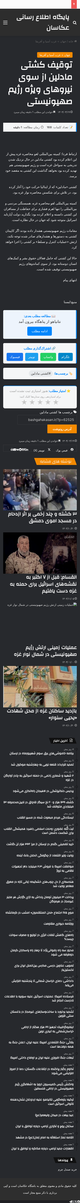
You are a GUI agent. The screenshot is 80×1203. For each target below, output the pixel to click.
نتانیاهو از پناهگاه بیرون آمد (40, 321)
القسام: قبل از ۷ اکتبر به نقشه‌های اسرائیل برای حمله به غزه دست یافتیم (43, 584)
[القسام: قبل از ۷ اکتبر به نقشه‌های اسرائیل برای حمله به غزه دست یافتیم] (40, 553)
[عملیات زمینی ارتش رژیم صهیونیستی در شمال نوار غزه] (40, 623)
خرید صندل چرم (67, 1169)
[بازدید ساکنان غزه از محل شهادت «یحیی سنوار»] (40, 686)
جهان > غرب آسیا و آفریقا (50, 41)
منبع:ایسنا (70, 302)
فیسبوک (15, 357)
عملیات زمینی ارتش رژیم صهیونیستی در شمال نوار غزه (45, 651)
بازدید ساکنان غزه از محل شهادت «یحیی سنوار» (42, 714)
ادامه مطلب (40, 331)
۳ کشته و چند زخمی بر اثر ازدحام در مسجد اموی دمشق (42, 517)
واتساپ (48, 357)
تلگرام (65, 357)
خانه (71, 41)
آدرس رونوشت (62, 429)
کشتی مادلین (48, 412)
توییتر (31, 357)
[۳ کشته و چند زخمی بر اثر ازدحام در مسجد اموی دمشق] (40, 489)
